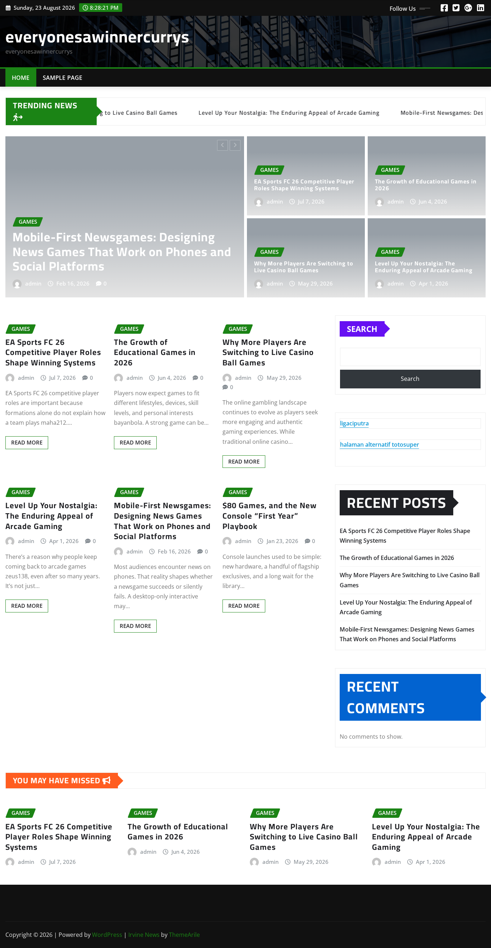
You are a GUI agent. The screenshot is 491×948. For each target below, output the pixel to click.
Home (21, 78)
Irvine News (144, 935)
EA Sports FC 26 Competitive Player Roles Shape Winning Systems (155, 259)
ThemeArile (184, 935)
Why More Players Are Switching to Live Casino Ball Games (303, 266)
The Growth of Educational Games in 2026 (426, 184)
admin (77, 283)
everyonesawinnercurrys (97, 36)
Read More (26, 442)
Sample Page (63, 78)
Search (362, 328)
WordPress (107, 935)
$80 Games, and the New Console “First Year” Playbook (269, 515)
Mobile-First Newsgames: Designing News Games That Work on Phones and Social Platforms (162, 521)
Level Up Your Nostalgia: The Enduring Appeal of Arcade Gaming (424, 266)
